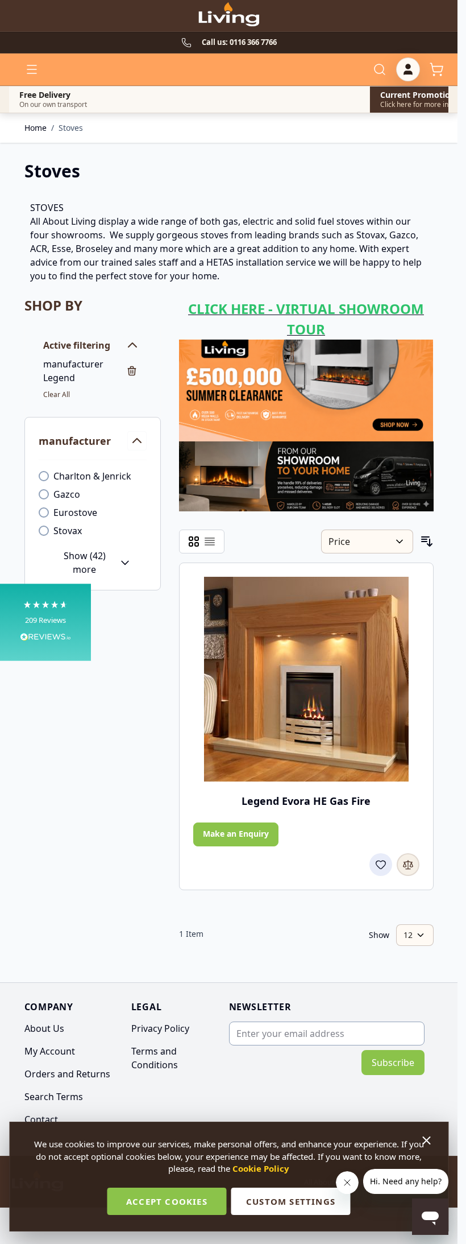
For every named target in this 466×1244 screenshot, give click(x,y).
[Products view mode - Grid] (194, 541)
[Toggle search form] (380, 69)
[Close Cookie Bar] (427, 1140)
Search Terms (53, 1096)
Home (35, 127)
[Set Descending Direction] (427, 541)
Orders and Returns (67, 1074)
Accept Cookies (166, 1201)
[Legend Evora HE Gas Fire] (306, 679)
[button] (45, 622)
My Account (49, 1051)
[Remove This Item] (132, 371)
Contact (41, 1119)
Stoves (71, 127)
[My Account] (408, 69)
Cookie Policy (260, 1168)
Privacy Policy (160, 1028)
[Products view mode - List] (210, 541)
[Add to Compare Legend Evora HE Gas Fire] (408, 864)
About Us (44, 1028)
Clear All (56, 394)
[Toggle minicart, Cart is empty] (436, 69)
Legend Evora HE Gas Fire (306, 801)
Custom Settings (290, 1201)
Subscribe (393, 1062)
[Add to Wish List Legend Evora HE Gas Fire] (380, 864)
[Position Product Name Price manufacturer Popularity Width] (367, 541)
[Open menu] (31, 69)
